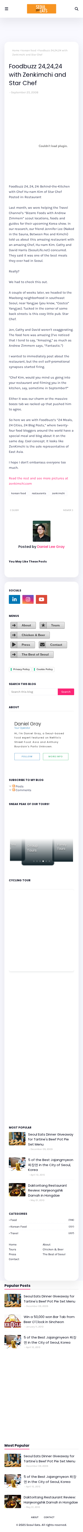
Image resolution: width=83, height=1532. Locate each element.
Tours (55, 625)
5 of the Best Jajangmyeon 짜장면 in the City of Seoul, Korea (50, 1164)
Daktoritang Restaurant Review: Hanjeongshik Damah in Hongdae (47, 1190)
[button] (34, 861)
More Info (55, 756)
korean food (28, 50)
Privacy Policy (21, 669)
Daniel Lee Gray (50, 546)
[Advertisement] (22, 1048)
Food (42, 1220)
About (26, 625)
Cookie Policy (45, 669)
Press (26, 644)
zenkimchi (58, 493)
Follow (27, 756)
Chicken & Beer (33, 635)
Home (15, 50)
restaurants (39, 493)
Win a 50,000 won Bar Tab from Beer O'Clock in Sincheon (49, 1319)
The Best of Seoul (35, 654)
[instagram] (28, 599)
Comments (23, 790)
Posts (19, 786)
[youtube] (41, 599)
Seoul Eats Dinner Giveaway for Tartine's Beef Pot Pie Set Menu (50, 1139)
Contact (56, 644)
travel (42, 1233)
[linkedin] (14, 599)
